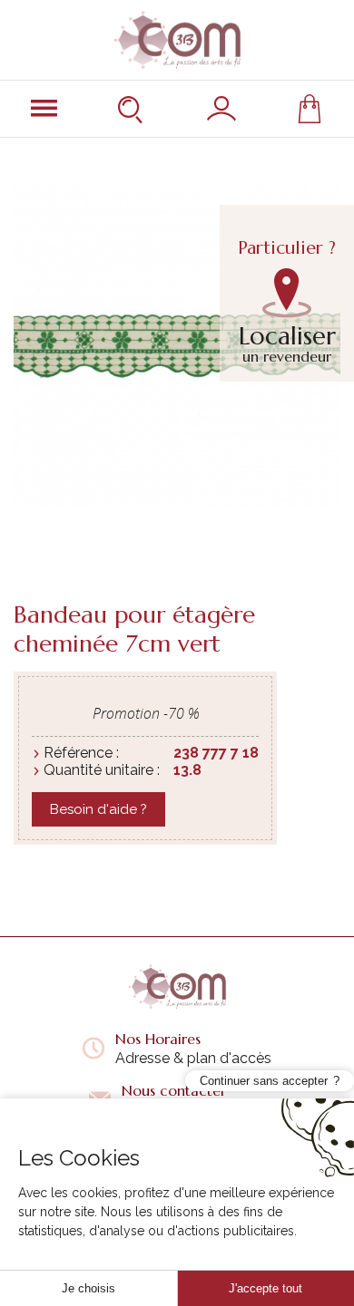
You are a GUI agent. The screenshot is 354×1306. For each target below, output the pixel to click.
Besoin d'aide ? (98, 809)
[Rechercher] (132, 109)
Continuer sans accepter (264, 1081)
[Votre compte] (221, 109)
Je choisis (88, 1288)
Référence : (81, 752)
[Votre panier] (309, 109)
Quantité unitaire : (102, 770)
